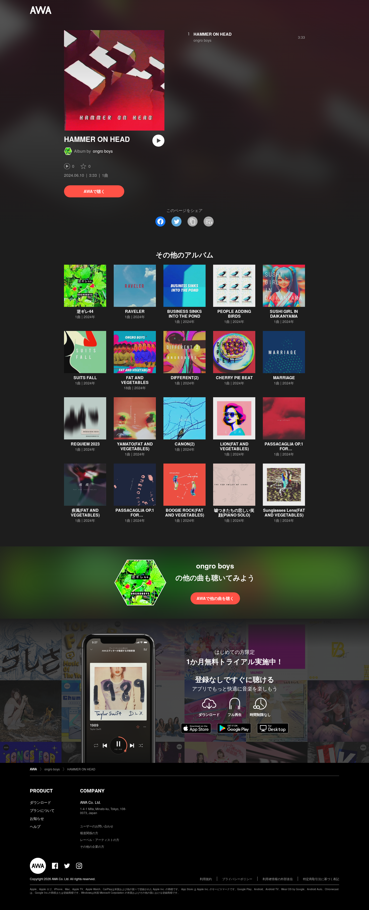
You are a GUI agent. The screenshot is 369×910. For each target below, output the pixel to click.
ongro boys (103, 151)
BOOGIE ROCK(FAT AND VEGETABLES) (184, 512)
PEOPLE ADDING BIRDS (234, 313)
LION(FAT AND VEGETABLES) (234, 446)
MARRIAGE (284, 377)
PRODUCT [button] (41, 791)
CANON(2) (185, 444)
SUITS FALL (85, 377)
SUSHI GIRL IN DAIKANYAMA (284, 313)
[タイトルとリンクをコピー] (193, 221)
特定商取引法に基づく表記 (321, 879)
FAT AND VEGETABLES (135, 380)
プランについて (42, 810)
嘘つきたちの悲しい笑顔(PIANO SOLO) (234, 512)
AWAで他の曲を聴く (215, 598)
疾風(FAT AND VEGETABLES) (85, 512)
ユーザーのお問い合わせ (96, 826)
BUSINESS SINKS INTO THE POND (184, 313)
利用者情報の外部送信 (278, 879)
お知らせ (37, 818)
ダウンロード (40, 802)
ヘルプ (35, 826)
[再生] (158, 141)
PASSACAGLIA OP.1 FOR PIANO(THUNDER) (284, 448)
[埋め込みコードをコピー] (209, 221)
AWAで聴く (94, 191)
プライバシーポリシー (237, 879)
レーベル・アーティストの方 (99, 839)
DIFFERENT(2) (185, 377)
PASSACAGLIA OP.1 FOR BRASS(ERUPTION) (134, 515)
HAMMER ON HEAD (213, 34)
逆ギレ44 (85, 311)
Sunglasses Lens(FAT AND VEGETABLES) (284, 512)
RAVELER (135, 311)
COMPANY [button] (92, 791)
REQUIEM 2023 (85, 444)
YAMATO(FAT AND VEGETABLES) (135, 446)
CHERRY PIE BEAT (234, 377)
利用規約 (206, 879)
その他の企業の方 (92, 846)
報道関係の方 (89, 833)
